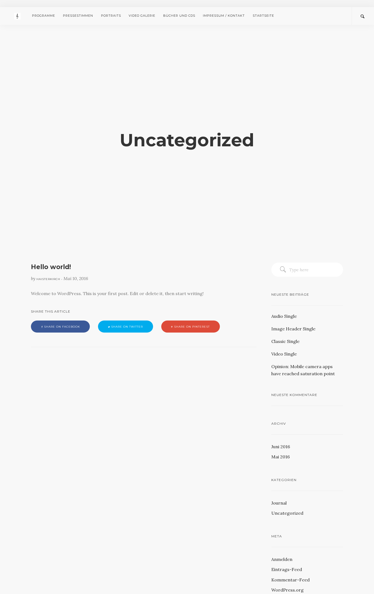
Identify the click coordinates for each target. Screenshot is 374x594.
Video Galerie (142, 16)
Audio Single (284, 316)
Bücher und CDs (179, 16)
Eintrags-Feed (286, 569)
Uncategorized (287, 513)
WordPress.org (287, 590)
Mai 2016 (280, 456)
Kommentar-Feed (290, 580)
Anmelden (281, 559)
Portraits (111, 16)
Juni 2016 (280, 446)
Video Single (284, 354)
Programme (43, 16)
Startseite (263, 16)
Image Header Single (293, 328)
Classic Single (285, 341)
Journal (279, 503)
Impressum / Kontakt (224, 16)
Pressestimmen (78, 16)
